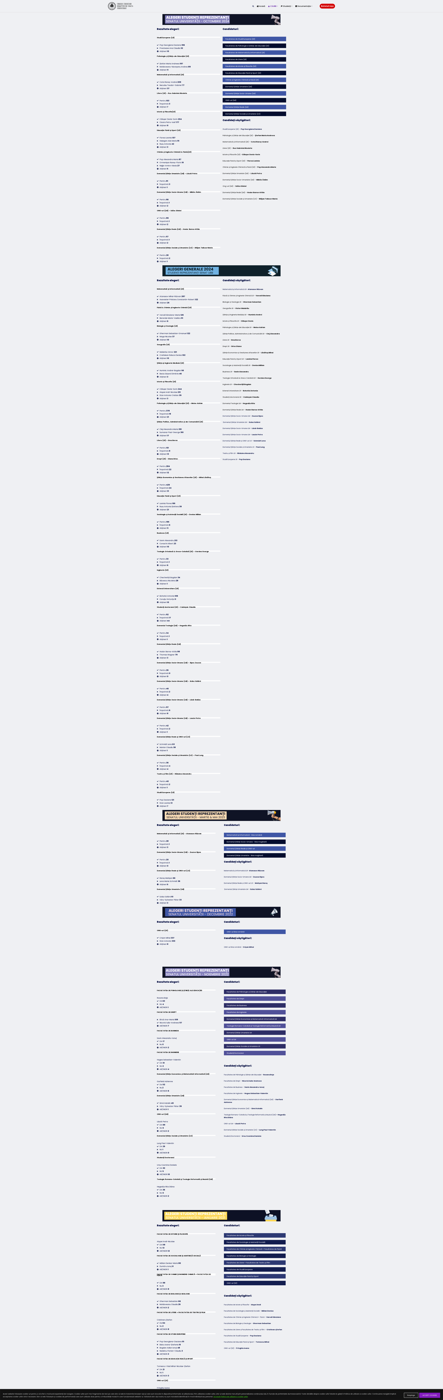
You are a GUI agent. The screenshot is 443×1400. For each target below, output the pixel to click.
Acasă (262, 6)
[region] (221, 1394)
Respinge (411, 1395)
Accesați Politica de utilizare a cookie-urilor (230, 1396)
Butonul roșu (327, 6)
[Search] (253, 6)
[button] (277, 6)
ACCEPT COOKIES (430, 1395)
